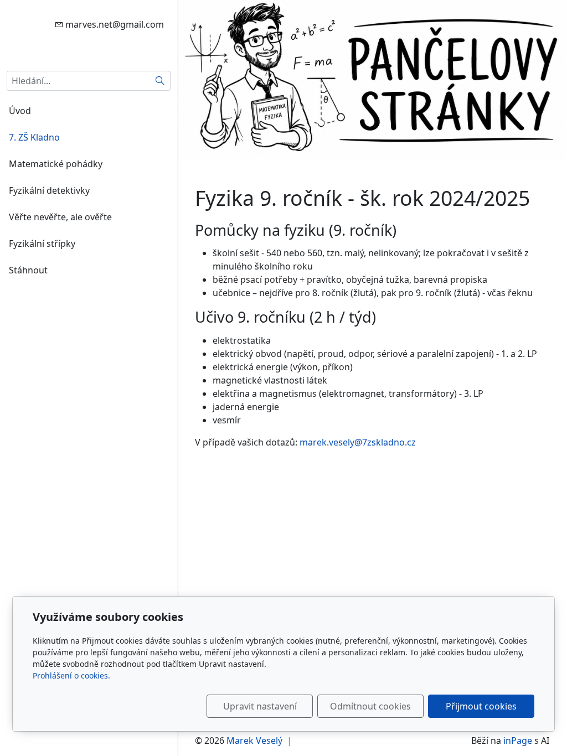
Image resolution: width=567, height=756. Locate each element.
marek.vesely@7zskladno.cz (358, 442)
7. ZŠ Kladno (34, 137)
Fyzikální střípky (42, 243)
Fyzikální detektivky (49, 190)
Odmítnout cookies (370, 706)
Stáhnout (28, 270)
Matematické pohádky (55, 164)
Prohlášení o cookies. (71, 675)
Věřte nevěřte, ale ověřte (60, 217)
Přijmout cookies (481, 706)
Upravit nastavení (260, 706)
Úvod (20, 111)
